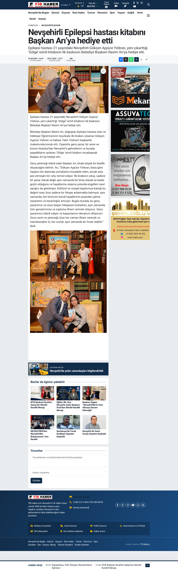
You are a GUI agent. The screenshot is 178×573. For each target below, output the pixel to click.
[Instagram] (127, 505)
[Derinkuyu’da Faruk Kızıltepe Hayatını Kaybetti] (68, 422)
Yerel (140, 12)
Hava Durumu (70, 526)
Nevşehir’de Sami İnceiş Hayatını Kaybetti (94, 432)
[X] (122, 505)
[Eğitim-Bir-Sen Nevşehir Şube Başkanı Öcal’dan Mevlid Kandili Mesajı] (68, 393)
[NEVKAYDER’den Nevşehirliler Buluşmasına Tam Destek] (42, 422)
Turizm (91, 12)
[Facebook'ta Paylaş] (121, 59)
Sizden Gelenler (82, 545)
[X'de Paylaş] (125, 59)
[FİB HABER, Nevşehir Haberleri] (43, 4)
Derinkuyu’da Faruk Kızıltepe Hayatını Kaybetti (66, 434)
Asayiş (42, 18)
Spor (112, 12)
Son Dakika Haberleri (73, 531)
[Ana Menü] (148, 16)
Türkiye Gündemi (65, 545)
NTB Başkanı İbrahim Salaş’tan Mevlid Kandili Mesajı (41, 405)
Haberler (33, 25)
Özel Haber (78, 12)
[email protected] (81, 496)
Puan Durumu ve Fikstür (134, 526)
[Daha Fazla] (136, 59)
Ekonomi (102, 12)
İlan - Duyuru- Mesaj (47, 545)
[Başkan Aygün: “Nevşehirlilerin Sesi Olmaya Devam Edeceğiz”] (94, 393)
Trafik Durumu (100, 526)
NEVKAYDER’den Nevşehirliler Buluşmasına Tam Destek (40, 435)
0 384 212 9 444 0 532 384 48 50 (88, 502)
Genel (32, 18)
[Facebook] (117, 505)
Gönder (36, 480)
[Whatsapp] (138, 505)
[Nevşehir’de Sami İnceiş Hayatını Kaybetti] (94, 422)
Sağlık (130, 12)
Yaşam (121, 12)
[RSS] (143, 505)
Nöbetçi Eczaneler (42, 526)
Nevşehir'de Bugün (38, 12)
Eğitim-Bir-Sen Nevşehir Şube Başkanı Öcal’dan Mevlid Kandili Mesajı (68, 406)
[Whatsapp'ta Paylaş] (131, 59)
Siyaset (66, 12)
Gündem (32, 545)
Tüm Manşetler (41, 531)
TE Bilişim (145, 544)
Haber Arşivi (99, 531)
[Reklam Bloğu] (135, 86)
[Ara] (148, 5)
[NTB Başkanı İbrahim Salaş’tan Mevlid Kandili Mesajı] (42, 393)
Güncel (55, 12)
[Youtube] (133, 505)
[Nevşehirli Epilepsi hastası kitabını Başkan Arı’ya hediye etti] (68, 89)
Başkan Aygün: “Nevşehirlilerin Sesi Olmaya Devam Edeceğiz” (92, 406)
